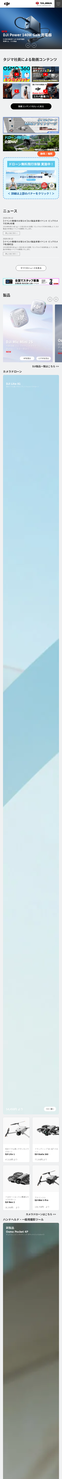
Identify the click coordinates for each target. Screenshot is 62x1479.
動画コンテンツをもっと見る (31, 106)
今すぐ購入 (50, 1109)
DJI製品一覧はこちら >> (45, 366)
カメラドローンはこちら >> (41, 1214)
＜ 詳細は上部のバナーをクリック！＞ (31, 193)
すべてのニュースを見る (31, 268)
